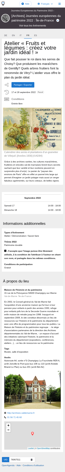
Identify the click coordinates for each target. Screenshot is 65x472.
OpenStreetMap (43, 448)
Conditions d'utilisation (33, 465)
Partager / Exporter (23, 85)
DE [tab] (5, 35)
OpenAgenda (8, 465)
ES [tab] (35, 35)
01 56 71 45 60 (14, 417)
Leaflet (31, 448)
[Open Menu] (60, 4)
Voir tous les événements (32, 25)
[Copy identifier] (31, 459)
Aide (27, 4)
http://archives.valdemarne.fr (21, 413)
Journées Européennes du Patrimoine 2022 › (32, 10)
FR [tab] (27, 35)
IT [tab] (21, 35)
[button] (32, 434)
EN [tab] (13, 35)
